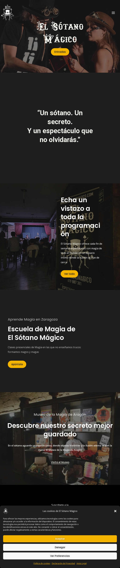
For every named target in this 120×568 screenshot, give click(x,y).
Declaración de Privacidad (63, 563)
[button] (115, 511)
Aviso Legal (82, 563)
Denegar (60, 547)
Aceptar (60, 538)
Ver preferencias (60, 556)
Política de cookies (42, 563)
